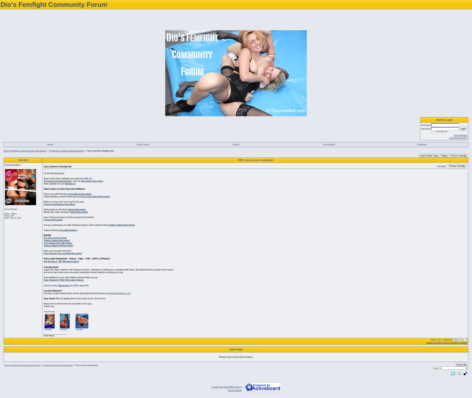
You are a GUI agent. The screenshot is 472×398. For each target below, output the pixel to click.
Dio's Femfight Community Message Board (25, 151)
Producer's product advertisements (66, 151)
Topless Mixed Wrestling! (121, 225)
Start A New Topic (429, 155)
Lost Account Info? (458, 138)
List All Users (143, 144)
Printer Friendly (459, 155)
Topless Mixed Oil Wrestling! (58, 245)
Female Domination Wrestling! (59, 204)
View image (47, 329)
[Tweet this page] (453, 373)
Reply (445, 155)
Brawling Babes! (68, 230)
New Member (460, 135)
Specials (64, 285)
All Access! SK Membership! (61, 261)
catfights (463, 343)
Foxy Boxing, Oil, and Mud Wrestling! (63, 253)
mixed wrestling (450, 343)
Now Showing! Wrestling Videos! (64, 280)
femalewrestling (12, 164)
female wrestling (434, 343)
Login (463, 128)
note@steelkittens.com (119, 293)
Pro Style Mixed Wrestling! (77, 194)
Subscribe (461, 364)
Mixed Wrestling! (77, 209)
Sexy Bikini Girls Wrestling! (58, 243)
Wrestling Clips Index (92, 181)
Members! (70, 183)
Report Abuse (235, 390)
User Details (329, 144)
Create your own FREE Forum (226, 387)
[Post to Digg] (459, 373)
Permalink (441, 166)
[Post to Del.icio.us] (465, 373)
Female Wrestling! (53, 220)
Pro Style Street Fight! (55, 238)
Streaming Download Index (58, 181)
